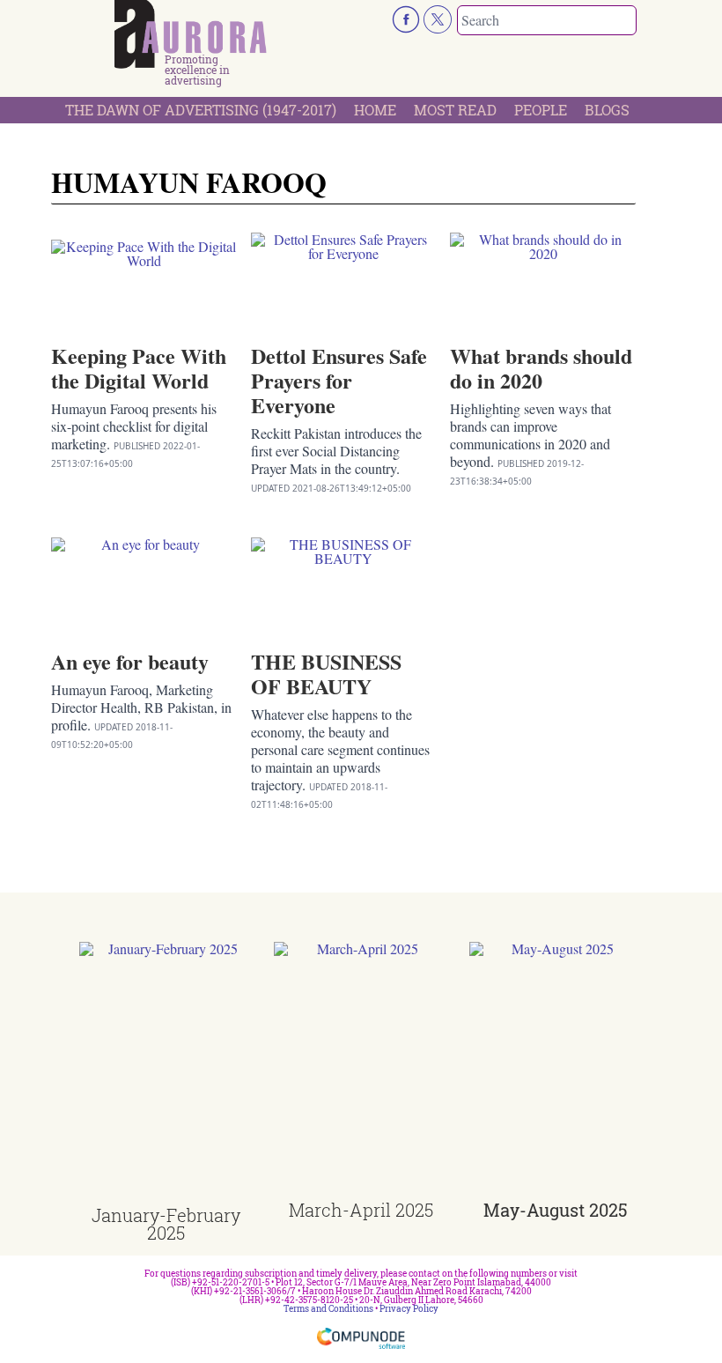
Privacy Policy (408, 1309)
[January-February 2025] (166, 1074)
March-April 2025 (361, 1209)
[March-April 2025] (360, 1071)
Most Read (455, 109)
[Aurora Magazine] (190, 34)
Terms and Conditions (328, 1309)
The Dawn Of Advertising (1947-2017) (200, 109)
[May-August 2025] (556, 1071)
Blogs (607, 109)
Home (375, 109)
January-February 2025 (166, 1224)
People (540, 109)
